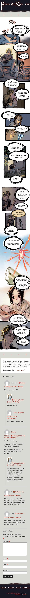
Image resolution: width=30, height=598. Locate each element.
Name (6, 559)
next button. (20, 370)
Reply (21, 387)
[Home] (12, 6)
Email (6, 565)
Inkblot (24, 594)
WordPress (18, 594)
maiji (15, 413)
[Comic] (11, 588)
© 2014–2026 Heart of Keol (13, 593)
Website (5, 570)
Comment (7, 541)
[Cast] (18, 588)
